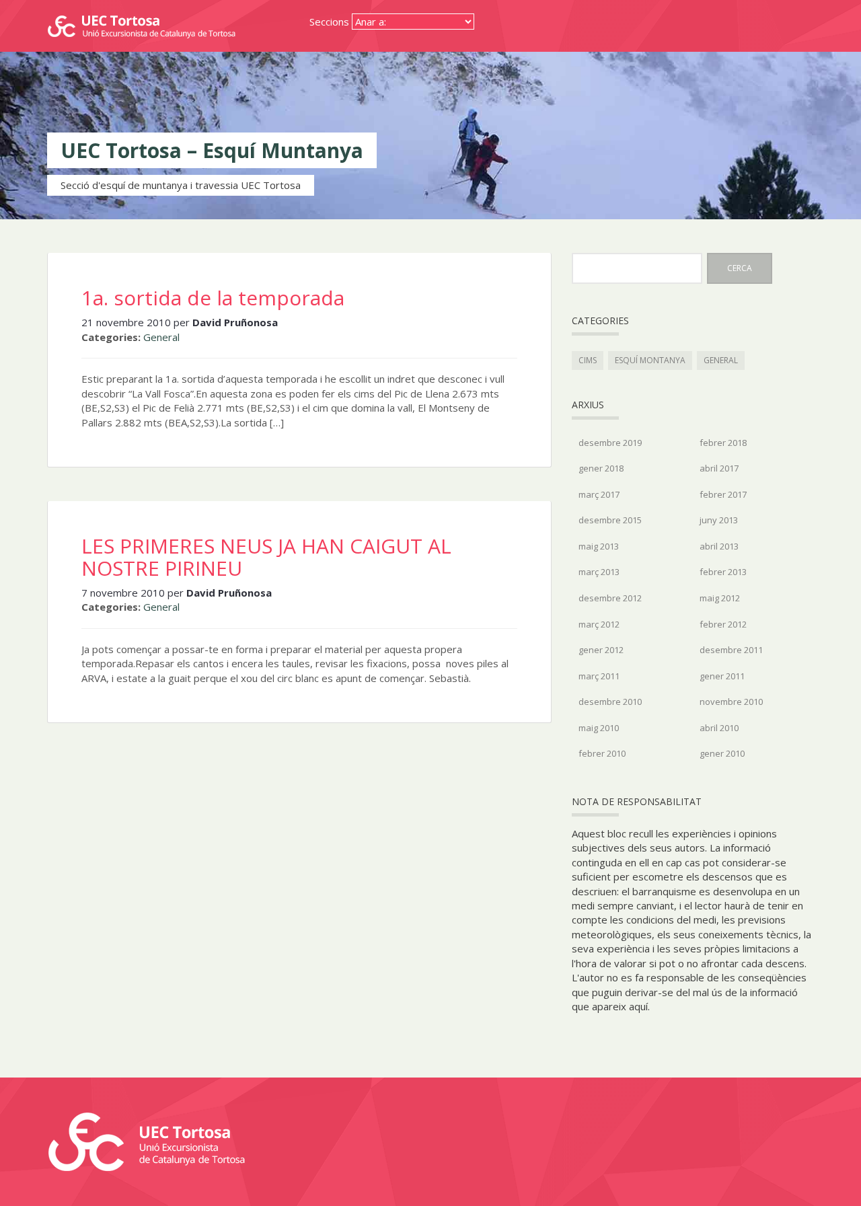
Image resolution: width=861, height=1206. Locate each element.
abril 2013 (719, 546)
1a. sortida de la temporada (212, 297)
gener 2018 (601, 468)
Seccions (329, 21)
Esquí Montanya (650, 360)
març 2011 (599, 676)
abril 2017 (719, 468)
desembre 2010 (610, 701)
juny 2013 (719, 520)
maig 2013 (598, 546)
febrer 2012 (723, 624)
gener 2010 (722, 753)
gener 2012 (601, 650)
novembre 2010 (731, 701)
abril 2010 (719, 728)
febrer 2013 (723, 572)
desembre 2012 (610, 598)
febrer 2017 (723, 494)
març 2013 (599, 572)
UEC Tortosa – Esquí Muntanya (212, 150)
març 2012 (599, 624)
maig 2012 (720, 598)
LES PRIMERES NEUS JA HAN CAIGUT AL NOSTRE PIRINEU (266, 557)
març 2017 (599, 494)
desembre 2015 (610, 520)
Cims (587, 360)
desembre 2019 (610, 443)
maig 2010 (598, 728)
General (161, 337)
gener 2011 (722, 676)
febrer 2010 (602, 753)
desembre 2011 (731, 650)
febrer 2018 (723, 443)
